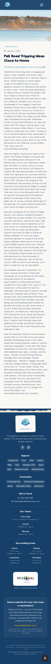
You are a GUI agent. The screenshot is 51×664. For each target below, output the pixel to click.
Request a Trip (29, 465)
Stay (9, 469)
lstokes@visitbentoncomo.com (27, 501)
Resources (38, 486)
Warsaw (25, 531)
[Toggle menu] (41, 4)
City (14, 519)
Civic (24, 460)
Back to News (11, 46)
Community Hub (13, 482)
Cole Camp (25, 517)
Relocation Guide (23, 486)
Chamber (21, 527)
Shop (41, 465)
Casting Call (13, 460)
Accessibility (12, 652)
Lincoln (25, 524)
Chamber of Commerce (27, 519)
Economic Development (34, 482)
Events (40, 460)
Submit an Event (21, 469)
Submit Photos (38, 469)
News (10, 486)
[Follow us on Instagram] (28, 447)
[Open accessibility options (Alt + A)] (45, 658)
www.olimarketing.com (24, 625)
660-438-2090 (27, 498)
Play (17, 465)
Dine (31, 460)
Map (10, 465)
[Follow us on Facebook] (22, 447)
